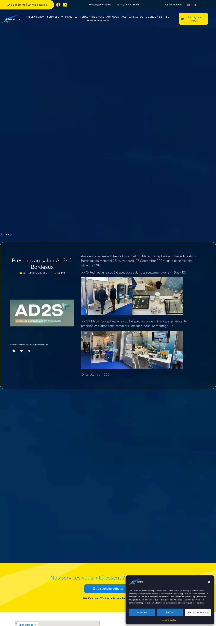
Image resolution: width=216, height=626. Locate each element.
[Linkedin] (65, 5)
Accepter (142, 612)
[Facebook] (58, 5)
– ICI (183, 272)
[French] (195, 5)
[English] (188, 5)
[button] (209, 582)
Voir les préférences (198, 612)
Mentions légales (168, 620)
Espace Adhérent (173, 4)
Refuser (170, 612)
